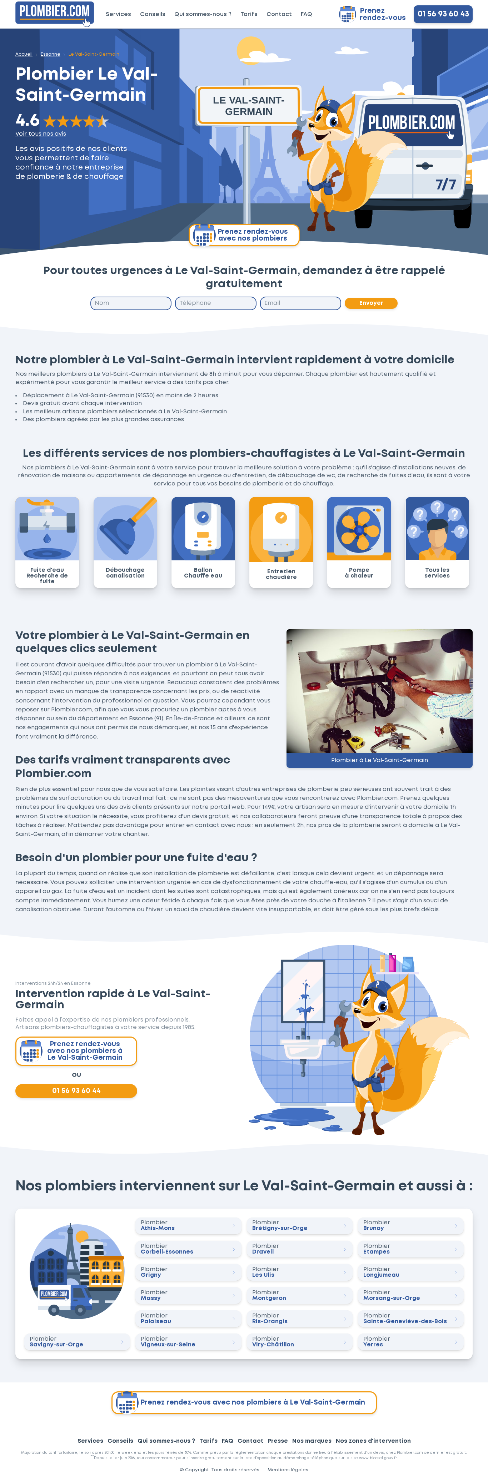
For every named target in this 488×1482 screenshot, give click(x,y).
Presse (278, 1441)
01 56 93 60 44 (76, 1091)
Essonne (50, 54)
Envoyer (371, 303)
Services (118, 14)
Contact (279, 14)
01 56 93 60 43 (443, 14)
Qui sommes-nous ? (202, 14)
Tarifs (249, 14)
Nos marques (312, 1441)
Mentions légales (288, 1470)
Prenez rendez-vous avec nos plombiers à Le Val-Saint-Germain (85, 1051)
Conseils (152, 14)
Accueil (24, 54)
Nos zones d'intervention (373, 1441)
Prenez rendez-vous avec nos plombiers (253, 235)
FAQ (306, 14)
